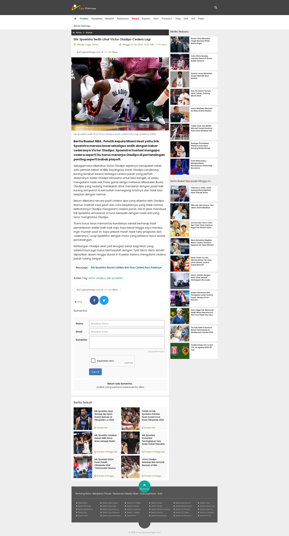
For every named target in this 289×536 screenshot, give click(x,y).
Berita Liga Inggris (110, 503)
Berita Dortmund (183, 509)
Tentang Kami (83, 493)
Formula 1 (167, 18)
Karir (160, 493)
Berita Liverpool (133, 509)
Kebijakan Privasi (101, 493)
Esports (146, 18)
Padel (201, 18)
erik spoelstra (115, 278)
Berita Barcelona (183, 503)
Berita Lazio (205, 503)
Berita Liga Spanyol (111, 509)
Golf (186, 18)
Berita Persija (156, 506)
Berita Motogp (84, 506)
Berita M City (205, 515)
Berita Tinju (82, 512)
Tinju (178, 18)
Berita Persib (156, 503)
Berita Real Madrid (184, 506)
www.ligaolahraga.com (148, 532)
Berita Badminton (85, 509)
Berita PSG (131, 515)
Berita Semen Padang (160, 509)
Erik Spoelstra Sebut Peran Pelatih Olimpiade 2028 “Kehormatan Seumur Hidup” (105, 465)
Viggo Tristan (91, 44)
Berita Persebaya (158, 515)
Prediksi (84, 18)
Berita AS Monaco (183, 515)
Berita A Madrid (207, 512)
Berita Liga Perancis (111, 512)
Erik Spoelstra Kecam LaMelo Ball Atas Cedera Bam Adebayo (126, 267)
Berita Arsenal (133, 506)
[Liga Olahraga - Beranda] (83, 8)
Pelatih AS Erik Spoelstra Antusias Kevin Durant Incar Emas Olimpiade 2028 (153, 415)
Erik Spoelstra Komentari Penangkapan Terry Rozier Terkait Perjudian (153, 439)
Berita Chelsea (133, 512)
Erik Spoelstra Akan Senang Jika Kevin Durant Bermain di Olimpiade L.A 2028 (104, 415)
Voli (193, 18)
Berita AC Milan (182, 512)
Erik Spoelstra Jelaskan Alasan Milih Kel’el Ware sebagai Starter (105, 438)
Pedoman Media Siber (125, 493)
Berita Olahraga (82, 26)
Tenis (156, 18)
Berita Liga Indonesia (112, 515)
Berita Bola (82, 503)
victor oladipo (97, 278)
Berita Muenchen (207, 506)
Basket (135, 18)
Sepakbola (96, 18)
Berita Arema (157, 512)
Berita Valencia (206, 509)
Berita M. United (134, 503)
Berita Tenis (83, 515)
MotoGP (109, 18)
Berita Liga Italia (109, 506)
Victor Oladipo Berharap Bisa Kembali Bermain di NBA (153, 462)
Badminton (123, 18)
